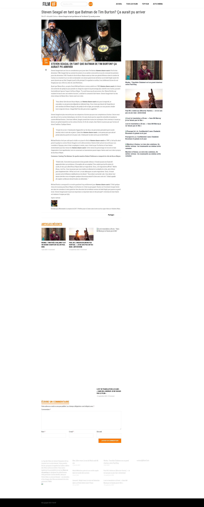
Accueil (119, 4)
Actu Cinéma (158, 4)
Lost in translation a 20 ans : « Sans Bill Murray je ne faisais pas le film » (109, 391)
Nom (43, 432)
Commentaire (46, 409)
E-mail (71, 432)
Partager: (111, 215)
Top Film (145, 4)
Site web (99, 432)
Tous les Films (132, 4)
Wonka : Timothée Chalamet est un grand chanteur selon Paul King (53, 245)
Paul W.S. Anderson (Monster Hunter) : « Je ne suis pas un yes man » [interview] (81, 245)
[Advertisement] (144, 40)
